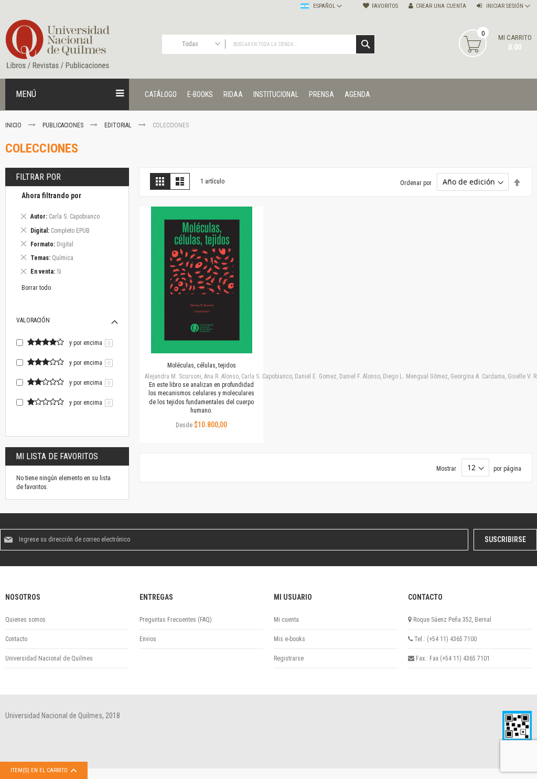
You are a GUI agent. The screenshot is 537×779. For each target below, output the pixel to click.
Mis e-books (289, 639)
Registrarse (289, 658)
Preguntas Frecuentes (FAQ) (175, 619)
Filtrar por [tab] (38, 177)
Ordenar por (416, 182)
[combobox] (269, 44)
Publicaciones (63, 125)
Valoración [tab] (33, 320)
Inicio (14, 125)
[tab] (67, 235)
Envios (147, 639)
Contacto (16, 639)
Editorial (118, 125)
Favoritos (385, 6)
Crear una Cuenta (441, 6)
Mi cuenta (286, 619)
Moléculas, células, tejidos (201, 365)
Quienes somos (25, 619)
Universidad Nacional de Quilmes (49, 658)
